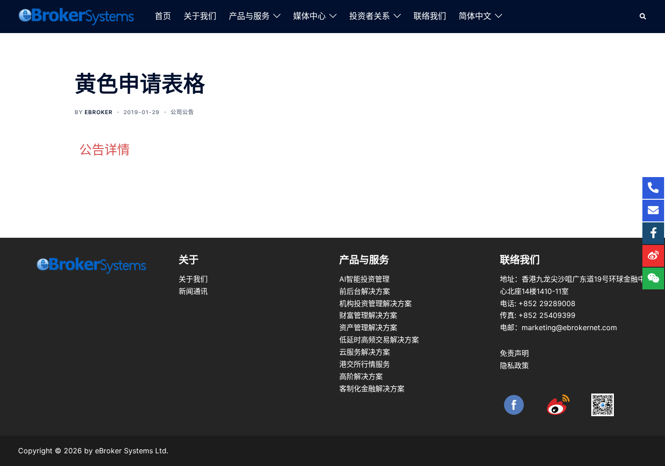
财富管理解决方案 (368, 315)
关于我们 (200, 16)
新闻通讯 (193, 291)
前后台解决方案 (364, 291)
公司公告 (182, 112)
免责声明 (514, 353)
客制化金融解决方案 (371, 388)
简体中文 (475, 16)
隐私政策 (514, 365)
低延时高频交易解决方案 (379, 339)
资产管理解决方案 (368, 327)
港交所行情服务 (364, 364)
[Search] (643, 16)
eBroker (99, 112)
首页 (163, 16)
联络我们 (429, 16)
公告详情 (104, 150)
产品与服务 (249, 16)
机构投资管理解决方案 (375, 303)
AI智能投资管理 (364, 278)
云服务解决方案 (364, 351)
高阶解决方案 (361, 376)
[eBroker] (76, 15)
